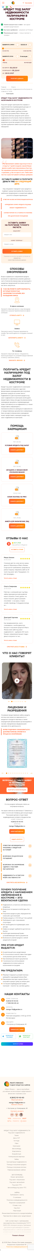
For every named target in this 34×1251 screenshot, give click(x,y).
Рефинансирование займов (17, 1170)
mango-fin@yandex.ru (17, 826)
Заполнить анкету (15, 338)
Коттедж (16, 1141)
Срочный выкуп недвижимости (17, 1162)
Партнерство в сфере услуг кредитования (17, 1216)
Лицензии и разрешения (17, 1203)
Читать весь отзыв (10, 578)
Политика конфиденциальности (17, 1200)
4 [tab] (18, 701)
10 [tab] (25, 773)
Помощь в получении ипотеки (16, 1167)
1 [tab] (11, 701)
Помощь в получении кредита (16, 1164)
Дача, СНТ (16, 1138)
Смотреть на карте (17, 1111)
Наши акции (17, 1211)
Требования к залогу (17, 1195)
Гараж (17, 1135)
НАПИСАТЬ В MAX (18, 1044)
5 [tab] (20, 701)
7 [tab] (19, 773)
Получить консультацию (17, 790)
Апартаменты (16, 1151)
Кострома (28, 3)
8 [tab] (21, 773)
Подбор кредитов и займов (20, 1084)
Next (25, 701)
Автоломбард (16, 1149)
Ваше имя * (17, 231)
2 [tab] (14, 701)
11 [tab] (27, 773)
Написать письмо (17, 1104)
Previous (9, 701)
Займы (16, 1159)
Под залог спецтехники (17, 1180)
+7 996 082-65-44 (12, 1003)
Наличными (16, 1146)
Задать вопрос (17, 839)
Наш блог (17, 1208)
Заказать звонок (16, 360)
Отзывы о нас (17, 1205)
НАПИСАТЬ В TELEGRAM (9, 1036)
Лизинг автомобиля (17, 1177)
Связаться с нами (17, 1029)
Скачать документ (17, 450)
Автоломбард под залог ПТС (17, 1188)
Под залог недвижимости (16, 1133)
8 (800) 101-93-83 (17, 822)
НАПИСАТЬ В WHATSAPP (26, 1036)
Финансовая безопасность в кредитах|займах (17, 1213)
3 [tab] (16, 701)
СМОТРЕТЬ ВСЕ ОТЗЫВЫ (15, 647)
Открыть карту (16, 315)
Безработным (16, 1154)
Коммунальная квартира (17, 1157)
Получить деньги (17, 78)
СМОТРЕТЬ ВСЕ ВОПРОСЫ (15, 882)
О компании (17, 1197)
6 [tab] (22, 701)
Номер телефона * (17, 240)
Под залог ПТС (17, 1185)
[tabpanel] (17, 680)
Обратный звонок (17, 831)
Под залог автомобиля (17, 1182)
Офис (16, 1143)
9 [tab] (23, 773)
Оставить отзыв (17, 549)
